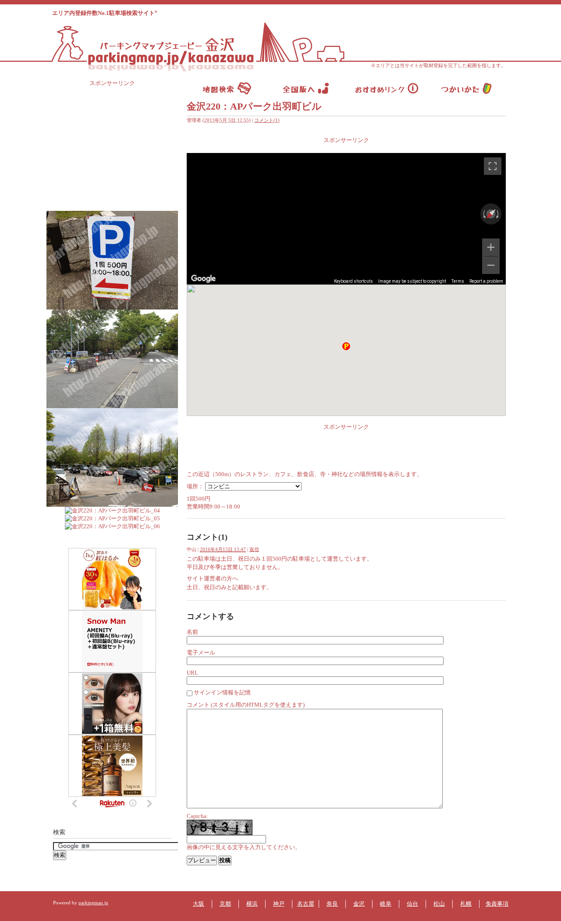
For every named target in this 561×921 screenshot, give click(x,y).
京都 (225, 903)
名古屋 (305, 903)
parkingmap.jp (93, 902)
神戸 (278, 903)
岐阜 (385, 903)
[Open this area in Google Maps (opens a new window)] (203, 278)
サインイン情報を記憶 (222, 692)
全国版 (306, 88)
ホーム (226, 88)
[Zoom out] (491, 265)
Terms (457, 281)
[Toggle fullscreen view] (492, 166)
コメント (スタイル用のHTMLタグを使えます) (246, 704)
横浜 (252, 903)
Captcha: (197, 816)
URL (192, 672)
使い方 (466, 88)
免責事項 (497, 903)
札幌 (466, 903)
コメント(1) (267, 120)
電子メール (201, 652)
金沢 (359, 903)
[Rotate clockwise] (498, 213)
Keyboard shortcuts (353, 281)
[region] (346, 218)
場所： (195, 486)
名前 (192, 632)
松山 (439, 903)
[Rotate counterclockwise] (483, 213)
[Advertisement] (346, 147)
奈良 (332, 903)
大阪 (198, 903)
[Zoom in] (491, 247)
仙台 (412, 903)
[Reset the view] (490, 213)
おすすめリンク (386, 88)
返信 (254, 549)
